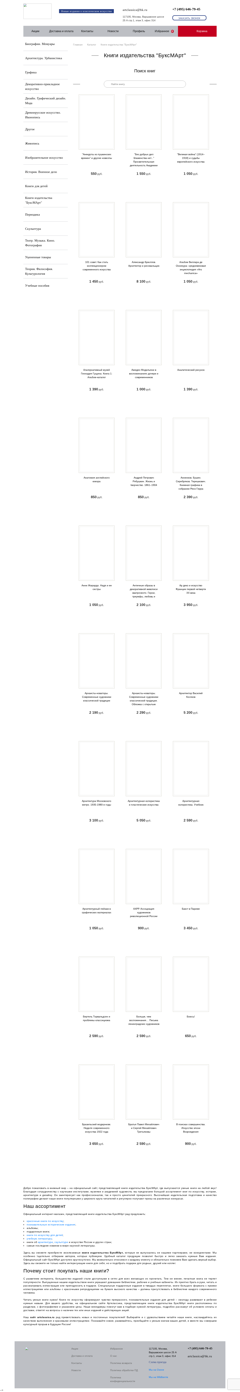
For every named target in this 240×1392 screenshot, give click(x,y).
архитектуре (45, 1242)
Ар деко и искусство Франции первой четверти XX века (191, 589)
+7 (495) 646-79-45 (186, 9)
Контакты (87, 31)
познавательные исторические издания (51, 1224)
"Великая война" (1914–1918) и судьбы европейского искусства (191, 158)
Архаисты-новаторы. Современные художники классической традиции (96, 697)
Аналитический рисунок (191, 369)
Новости (113, 31)
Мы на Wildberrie (158, 1377)
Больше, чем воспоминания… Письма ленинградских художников (143, 1020)
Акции (35, 31)
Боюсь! (191, 1016)
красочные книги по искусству (45, 1221)
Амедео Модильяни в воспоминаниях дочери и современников (143, 373)
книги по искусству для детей (45, 1235)
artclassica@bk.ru (135, 10)
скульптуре (61, 1242)
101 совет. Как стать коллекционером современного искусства (97, 266)
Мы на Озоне (156, 1369)
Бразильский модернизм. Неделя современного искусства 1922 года (96, 1128)
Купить (96, 185)
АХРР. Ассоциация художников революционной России (143, 912)
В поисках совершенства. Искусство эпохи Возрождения (190, 1128)
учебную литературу (39, 1238)
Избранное (164, 31)
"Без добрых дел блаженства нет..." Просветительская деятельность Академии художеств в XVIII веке (144, 161)
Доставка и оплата (61, 31)
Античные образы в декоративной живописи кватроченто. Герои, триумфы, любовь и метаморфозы (144, 593)
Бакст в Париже (191, 908)
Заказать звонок (189, 18)
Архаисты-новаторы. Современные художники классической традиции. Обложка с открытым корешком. (143, 700)
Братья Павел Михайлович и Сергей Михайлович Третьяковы (143, 1128)
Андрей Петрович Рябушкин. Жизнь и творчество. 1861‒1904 (143, 481)
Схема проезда (157, 1362)
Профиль (139, 31)
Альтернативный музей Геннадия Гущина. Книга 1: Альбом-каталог (96, 373)
